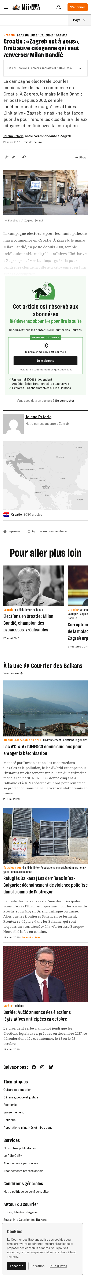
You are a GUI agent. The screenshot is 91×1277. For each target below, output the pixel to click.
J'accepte (16, 1266)
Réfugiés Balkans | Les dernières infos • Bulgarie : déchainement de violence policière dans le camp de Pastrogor (45, 885)
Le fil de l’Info (27, 35)
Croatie (9, 35)
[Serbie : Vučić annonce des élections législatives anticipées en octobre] (45, 974)
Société (62, 35)
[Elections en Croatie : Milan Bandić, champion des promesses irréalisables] (33, 585)
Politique (47, 35)
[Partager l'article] (24, 157)
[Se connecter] (60, 7)
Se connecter (64, 400)
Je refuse (37, 1266)
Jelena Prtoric (13, 136)
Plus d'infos (58, 1266)
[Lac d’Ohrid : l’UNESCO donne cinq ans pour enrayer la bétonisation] (45, 708)
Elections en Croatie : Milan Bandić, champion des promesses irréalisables (28, 623)
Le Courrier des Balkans (31, 7)
